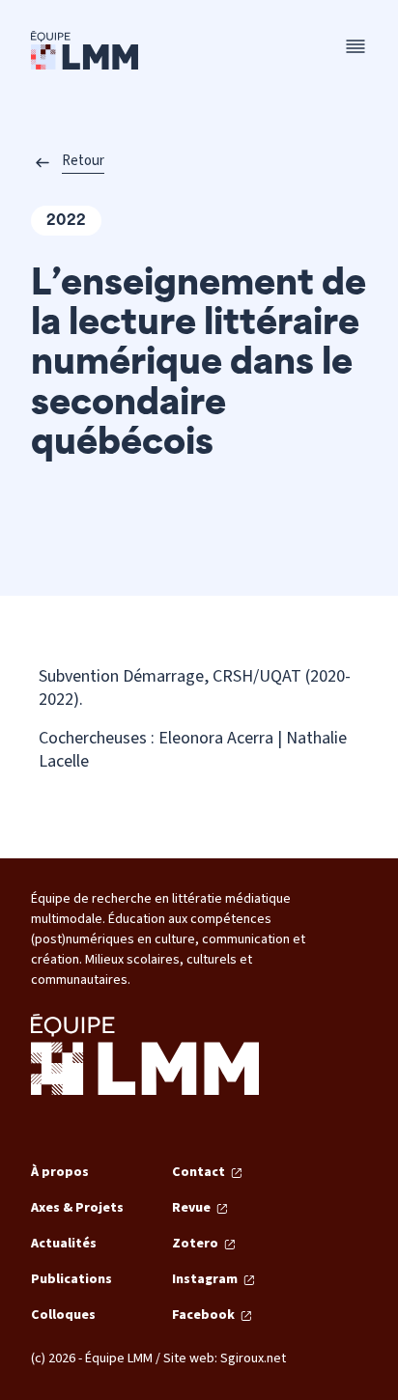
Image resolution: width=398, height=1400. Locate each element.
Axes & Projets (77, 1208)
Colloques (63, 1315)
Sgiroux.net (253, 1358)
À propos (60, 1172)
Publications (71, 1279)
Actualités (64, 1243)
